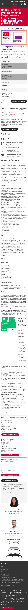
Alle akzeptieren (7, 607)
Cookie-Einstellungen (6, 605)
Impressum (5, 574)
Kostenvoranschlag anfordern (18, 101)
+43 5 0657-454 (15, 536)
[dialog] (14, 599)
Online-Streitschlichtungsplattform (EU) (13, 579)
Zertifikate (23, 375)
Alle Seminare (14, 542)
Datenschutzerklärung (8, 577)
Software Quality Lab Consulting (11, 582)
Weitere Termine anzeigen (9, 129)
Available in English (12, 115)
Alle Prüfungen (14, 553)
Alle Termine (14, 546)
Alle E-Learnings (14, 549)
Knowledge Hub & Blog (14, 557)
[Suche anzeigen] (25, 4)
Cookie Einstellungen (8, 585)
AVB (3, 572)
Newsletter (5, 569)
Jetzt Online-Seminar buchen (10, 434)
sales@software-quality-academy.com (14, 511)
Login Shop (15, 1)
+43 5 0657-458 (15, 513)
